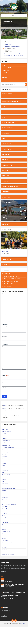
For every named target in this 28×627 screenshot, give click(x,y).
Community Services (6, 440)
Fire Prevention (5, 470)
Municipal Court (5, 502)
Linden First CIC (5, 483)
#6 (4, 55)
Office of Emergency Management (9, 504)
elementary (8, 55)
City (2, 341)
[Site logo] (14, 11)
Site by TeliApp (22, 623)
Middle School (5, 497)
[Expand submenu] (25, 101)
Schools (18, 53)
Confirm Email (4, 393)
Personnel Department (6, 508)
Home (4, 25)
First (3, 298)
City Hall (3, 436)
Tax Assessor (4, 547)
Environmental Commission (7, 461)
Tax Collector (4, 549)
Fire (3, 468)
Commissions (4, 438)
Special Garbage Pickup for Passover (9, 598)
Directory (8, 25)
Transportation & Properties (7, 552)
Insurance (4, 479)
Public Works (4, 524)
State (3, 346)
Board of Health (5, 429)
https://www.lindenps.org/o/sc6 (12, 46)
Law (3, 481)
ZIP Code (4, 352)
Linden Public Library (6, 486)
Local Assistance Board (6, 492)
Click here (5, 405)
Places (15, 53)
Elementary (11, 53)
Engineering (4, 458)
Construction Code (6, 445)
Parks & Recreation (6, 506)
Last (3, 304)
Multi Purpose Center (9, 581)
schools (21, 55)
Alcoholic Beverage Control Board (9, 427)
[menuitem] (14, 65)
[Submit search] (26, 84)
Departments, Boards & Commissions (9, 452)
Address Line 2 (4, 320)
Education (6, 53)
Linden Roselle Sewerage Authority (9, 488)
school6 (17, 55)
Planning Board (5, 513)
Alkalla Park (5, 251)
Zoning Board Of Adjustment (8, 554)
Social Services (5, 540)
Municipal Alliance (5, 499)
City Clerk (4, 433)
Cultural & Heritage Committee (8, 447)
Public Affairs (4, 517)
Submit (4, 396)
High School (4, 477)
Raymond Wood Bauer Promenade (12, 587)
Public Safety (4, 520)
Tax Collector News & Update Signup (9, 595)
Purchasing (4, 527)
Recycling (4, 529)
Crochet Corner (8, 578)
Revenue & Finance (6, 531)
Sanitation (4, 533)
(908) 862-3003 (8, 44)
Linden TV (4, 490)
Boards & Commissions (6, 431)
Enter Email (4, 387)
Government (4, 472)
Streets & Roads (5, 545)
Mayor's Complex (5, 495)
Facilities (4, 463)
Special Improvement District (8, 542)
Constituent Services (6, 442)
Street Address (4, 314)
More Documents (5, 602)
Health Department (6, 474)
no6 (11, 55)
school (14, 55)
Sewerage (4, 538)
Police (3, 515)
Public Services (5, 522)
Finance (3, 465)
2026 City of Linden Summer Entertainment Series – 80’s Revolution (14, 585)
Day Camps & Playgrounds (7, 449)
